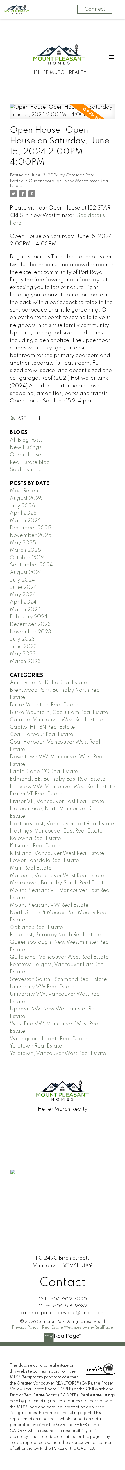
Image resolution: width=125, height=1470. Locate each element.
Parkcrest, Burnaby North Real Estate (55, 934)
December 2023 (30, 624)
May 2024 (23, 595)
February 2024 (28, 617)
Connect (95, 9)
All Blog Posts (26, 440)
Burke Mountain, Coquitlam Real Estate (59, 712)
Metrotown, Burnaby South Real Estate (58, 883)
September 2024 (31, 565)
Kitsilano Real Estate (35, 845)
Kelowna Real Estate (35, 838)
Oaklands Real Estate (36, 927)
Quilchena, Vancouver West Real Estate (59, 957)
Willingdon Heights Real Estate (49, 1038)
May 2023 (23, 654)
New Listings (26, 447)
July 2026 (22, 506)
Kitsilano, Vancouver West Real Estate (57, 853)
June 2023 (23, 646)
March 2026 (25, 520)
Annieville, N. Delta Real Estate (48, 682)
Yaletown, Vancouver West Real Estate (58, 1053)
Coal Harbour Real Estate (41, 734)
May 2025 (23, 543)
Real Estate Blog (30, 462)
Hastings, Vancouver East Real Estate (56, 831)
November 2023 (30, 632)
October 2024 (27, 557)
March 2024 (25, 609)
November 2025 (30, 535)
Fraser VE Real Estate (36, 794)
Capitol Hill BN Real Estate (42, 727)
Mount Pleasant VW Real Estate (49, 905)
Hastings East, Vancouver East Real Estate (62, 823)
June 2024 (23, 587)
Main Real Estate (31, 868)
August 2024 (26, 572)
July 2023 (22, 639)
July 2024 (22, 580)
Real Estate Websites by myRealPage (77, 1327)
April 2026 (23, 513)
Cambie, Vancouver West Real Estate (56, 719)
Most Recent (25, 490)
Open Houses (27, 455)
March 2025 (25, 550)
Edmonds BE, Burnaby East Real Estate (58, 779)
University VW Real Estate (42, 987)
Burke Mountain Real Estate (44, 705)
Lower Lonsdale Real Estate (44, 860)
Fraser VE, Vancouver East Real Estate (57, 801)
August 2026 (26, 498)
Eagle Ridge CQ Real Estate (44, 771)
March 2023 (25, 661)
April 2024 (23, 602)
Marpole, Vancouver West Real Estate (57, 875)
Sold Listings (25, 469)
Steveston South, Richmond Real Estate (58, 979)
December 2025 (30, 528)
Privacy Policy (25, 1327)
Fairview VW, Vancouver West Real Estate (62, 786)
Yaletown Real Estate (36, 1046)
